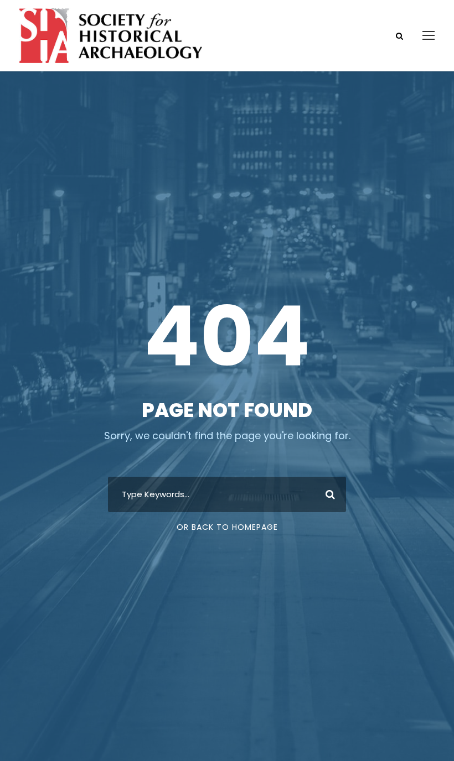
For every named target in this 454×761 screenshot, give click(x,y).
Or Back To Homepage (227, 527)
